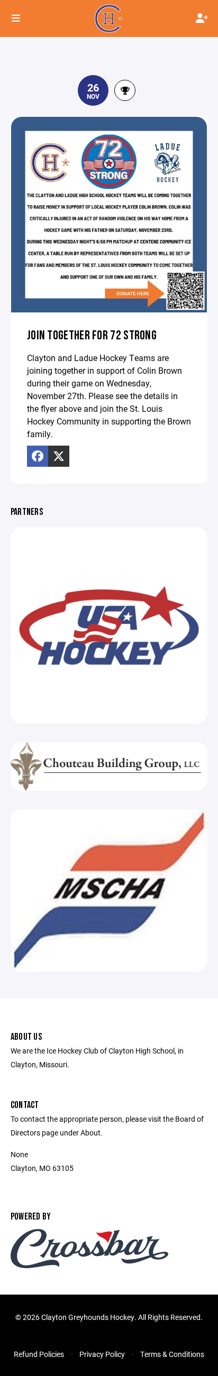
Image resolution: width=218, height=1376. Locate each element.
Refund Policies (39, 1354)
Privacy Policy (102, 1354)
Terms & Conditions (172, 1354)
